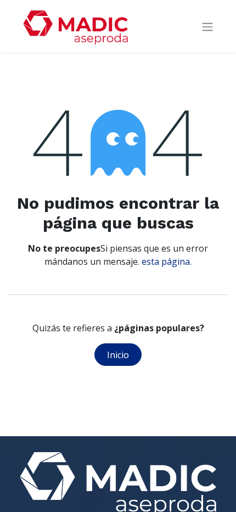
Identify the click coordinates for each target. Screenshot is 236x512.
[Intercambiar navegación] (207, 26)
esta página (166, 261)
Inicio (118, 355)
